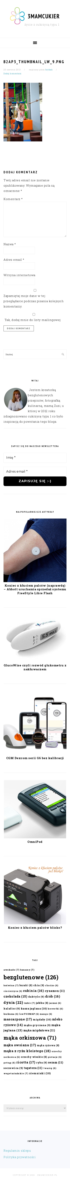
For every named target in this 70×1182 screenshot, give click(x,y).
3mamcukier (44, 16)
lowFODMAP (29, 1014)
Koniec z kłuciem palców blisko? (35, 927)
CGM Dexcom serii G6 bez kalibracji (35, 758)
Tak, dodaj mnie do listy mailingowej (32, 320)
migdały (42, 1019)
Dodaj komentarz (12, 73)
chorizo (51, 985)
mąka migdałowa (39, 1030)
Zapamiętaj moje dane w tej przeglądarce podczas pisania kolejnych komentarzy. (34, 301)
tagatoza (33, 1068)
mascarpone (18, 1019)
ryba (41, 1062)
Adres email (14, 260)
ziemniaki (40, 1073)
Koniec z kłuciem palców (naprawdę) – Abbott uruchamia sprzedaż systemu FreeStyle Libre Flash (35, 589)
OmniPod (35, 842)
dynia (13, 1002)
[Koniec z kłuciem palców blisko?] (35, 923)
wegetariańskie (16, 1073)
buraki (25, 985)
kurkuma (11, 1014)
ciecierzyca (13, 991)
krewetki (55, 1008)
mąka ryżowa (48, 1045)
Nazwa (10, 244)
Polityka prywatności (20, 1157)
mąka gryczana (37, 1025)
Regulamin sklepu (17, 1150)
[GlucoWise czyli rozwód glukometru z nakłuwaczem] (35, 661)
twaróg (49, 1068)
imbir (29, 1002)
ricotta (25, 1062)
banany (27, 969)
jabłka (42, 1002)
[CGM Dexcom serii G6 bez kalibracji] (35, 753)
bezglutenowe (31, 977)
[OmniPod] (35, 837)
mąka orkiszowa (30, 1037)
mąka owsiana (20, 1045)
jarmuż (55, 1003)
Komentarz (13, 199)
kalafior (12, 1008)
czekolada (15, 996)
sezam (55, 1062)
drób (52, 996)
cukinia (33, 991)
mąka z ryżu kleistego (27, 1051)
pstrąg (9, 1062)
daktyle (36, 996)
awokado (11, 969)
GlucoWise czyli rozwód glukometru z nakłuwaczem (35, 667)
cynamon (55, 991)
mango (46, 1014)
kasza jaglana (34, 1008)
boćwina (11, 985)
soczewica (13, 1068)
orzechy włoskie (34, 1056)
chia (38, 985)
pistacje (55, 1057)
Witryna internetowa (19, 275)
